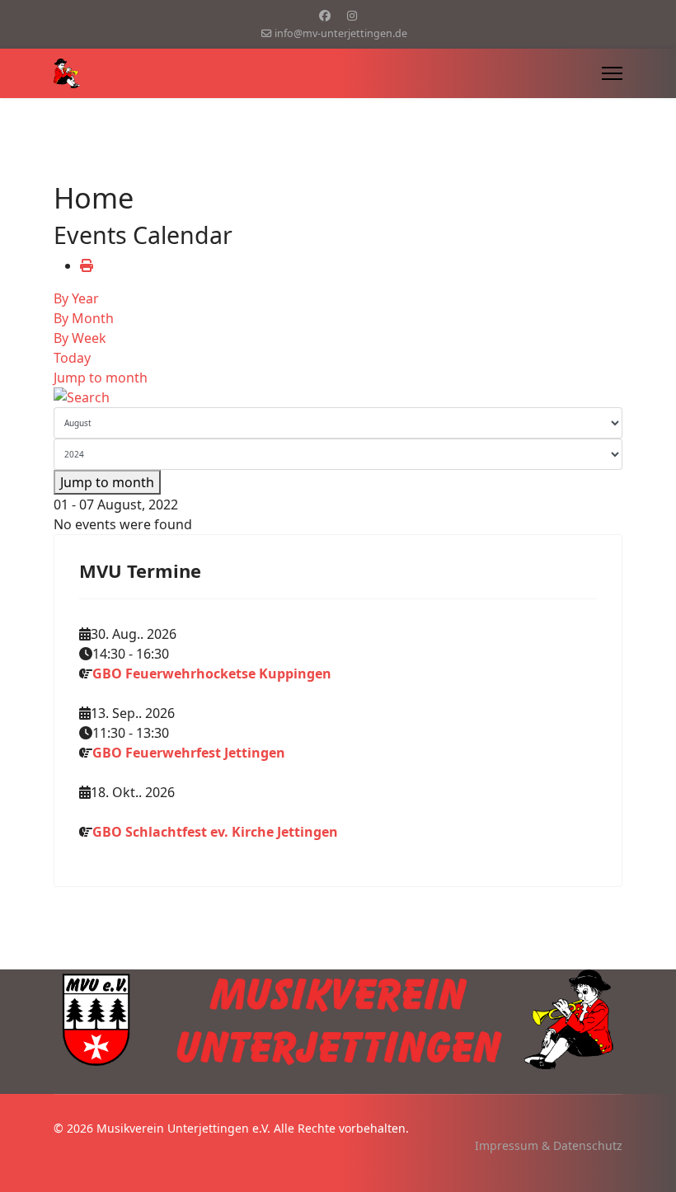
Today (72, 358)
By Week (80, 338)
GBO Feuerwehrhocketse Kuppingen (211, 673)
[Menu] (612, 73)
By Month (84, 318)
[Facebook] (325, 15)
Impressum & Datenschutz (548, 1145)
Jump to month (101, 377)
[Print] (86, 265)
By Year (76, 298)
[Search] (338, 397)
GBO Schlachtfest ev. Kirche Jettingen (215, 832)
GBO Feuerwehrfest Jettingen (188, 753)
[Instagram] (352, 15)
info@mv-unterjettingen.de (341, 33)
